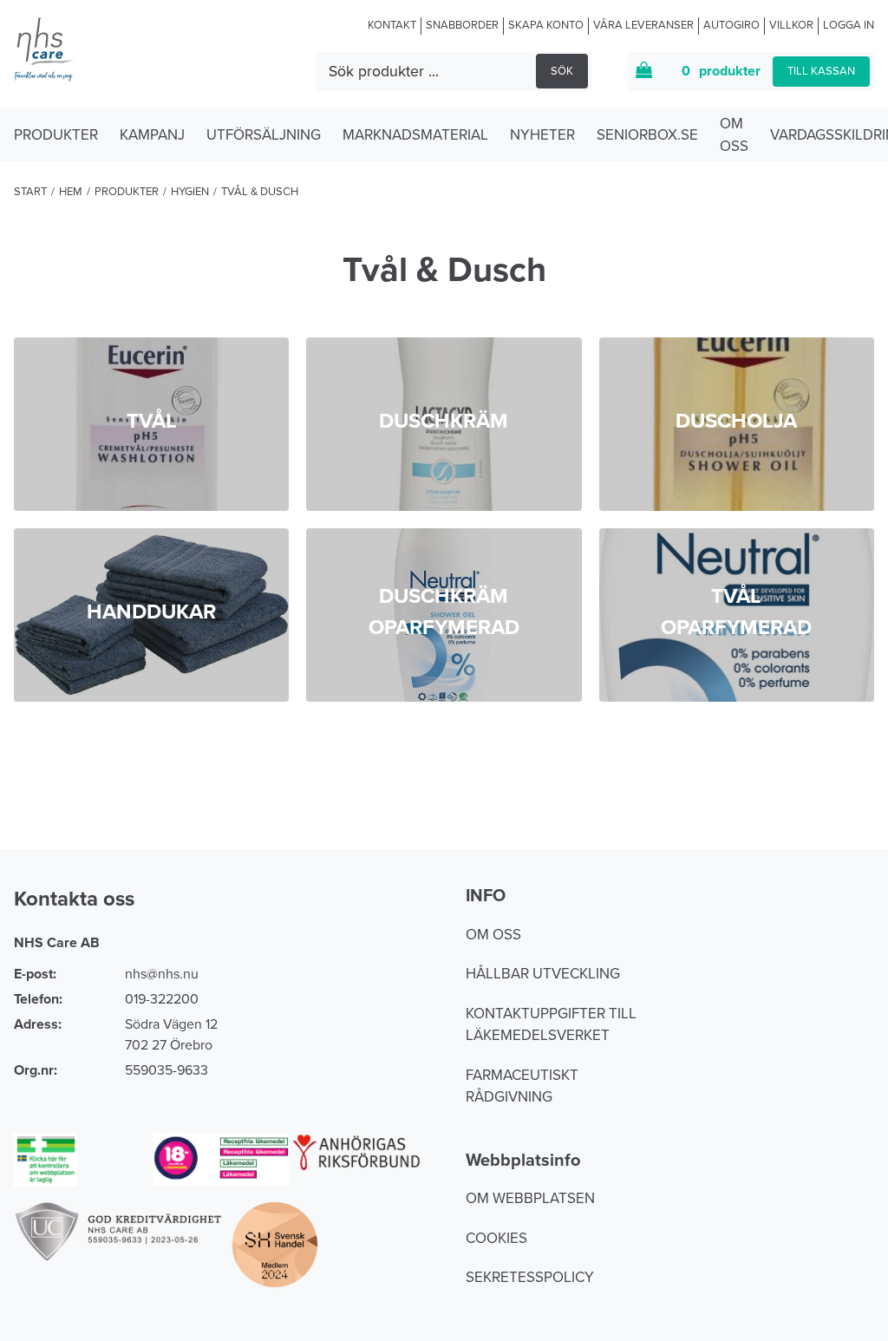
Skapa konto (546, 25)
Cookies (496, 1238)
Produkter (56, 135)
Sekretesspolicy (530, 1277)
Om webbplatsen (530, 1198)
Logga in (848, 25)
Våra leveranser (643, 25)
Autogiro (731, 25)
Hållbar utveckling (543, 974)
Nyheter (542, 135)
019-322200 (162, 999)
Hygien (190, 192)
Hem (70, 192)
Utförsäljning (263, 135)
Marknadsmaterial (415, 135)
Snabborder (462, 25)
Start (30, 192)
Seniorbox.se (647, 135)
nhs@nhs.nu (162, 974)
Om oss (734, 134)
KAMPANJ (152, 135)
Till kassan (821, 71)
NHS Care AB (57, 943)
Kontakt (392, 25)
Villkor (791, 25)
